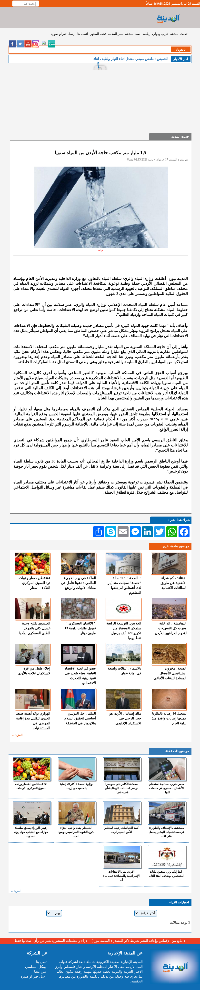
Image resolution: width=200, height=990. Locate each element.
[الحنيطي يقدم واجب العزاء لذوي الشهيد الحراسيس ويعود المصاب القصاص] (77, 813)
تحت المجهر (98, 34)
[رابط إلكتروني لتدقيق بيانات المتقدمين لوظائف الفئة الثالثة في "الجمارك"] (167, 856)
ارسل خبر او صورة (63, 34)
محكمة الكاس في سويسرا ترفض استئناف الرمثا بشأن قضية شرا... (121, 788)
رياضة (146, 34)
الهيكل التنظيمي (36, 967)
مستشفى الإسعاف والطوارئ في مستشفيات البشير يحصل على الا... (166, 832)
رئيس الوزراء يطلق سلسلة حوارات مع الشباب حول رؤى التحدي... (31, 832)
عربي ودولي (160, 34)
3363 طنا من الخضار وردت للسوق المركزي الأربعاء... (31, 786)
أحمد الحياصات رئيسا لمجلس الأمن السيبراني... (121, 830)
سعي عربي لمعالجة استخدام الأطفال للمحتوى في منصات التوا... (166, 788)
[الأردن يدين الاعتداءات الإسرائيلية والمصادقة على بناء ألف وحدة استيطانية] (122, 856)
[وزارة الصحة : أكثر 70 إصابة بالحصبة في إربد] (77, 769)
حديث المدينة (179, 34)
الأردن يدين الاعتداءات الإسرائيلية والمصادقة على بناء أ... (121, 876)
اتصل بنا (82, 34)
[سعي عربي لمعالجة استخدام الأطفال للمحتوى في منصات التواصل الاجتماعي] (167, 769)
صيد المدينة (132, 34)
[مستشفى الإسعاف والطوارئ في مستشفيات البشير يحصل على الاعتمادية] (167, 813)
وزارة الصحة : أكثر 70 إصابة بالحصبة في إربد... (76, 786)
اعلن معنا (41, 971)
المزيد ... (17, 735)
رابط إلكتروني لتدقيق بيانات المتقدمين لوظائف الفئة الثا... (166, 873)
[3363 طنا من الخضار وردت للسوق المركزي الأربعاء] (32, 769)
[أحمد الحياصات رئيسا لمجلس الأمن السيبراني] (122, 813)
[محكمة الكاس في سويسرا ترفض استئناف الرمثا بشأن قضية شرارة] (122, 769)
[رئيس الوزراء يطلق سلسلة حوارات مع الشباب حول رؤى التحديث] (32, 813)
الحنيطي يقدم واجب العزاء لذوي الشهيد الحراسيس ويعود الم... (76, 832)
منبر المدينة (115, 34)
